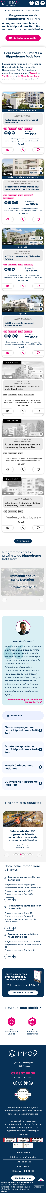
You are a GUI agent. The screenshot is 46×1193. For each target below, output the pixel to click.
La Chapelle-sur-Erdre (29, 76)
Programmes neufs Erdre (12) (18, 913)
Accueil (7, 10)
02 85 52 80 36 (23, 1073)
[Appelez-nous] (23, 150)
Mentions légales (23, 1162)
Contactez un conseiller (23, 38)
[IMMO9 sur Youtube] (26, 1083)
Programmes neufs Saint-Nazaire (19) (22, 941)
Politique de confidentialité (23, 1157)
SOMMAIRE (16, 715)
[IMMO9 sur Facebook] (15, 1083)
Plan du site (23, 1166)
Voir (9, 900)
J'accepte (39, 1187)
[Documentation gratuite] (7, 150)
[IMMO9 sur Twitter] (20, 1083)
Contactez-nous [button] (23, 1178)
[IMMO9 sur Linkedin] (31, 1083)
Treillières (7, 76)
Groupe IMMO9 (23, 1152)
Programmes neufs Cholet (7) (18, 891)
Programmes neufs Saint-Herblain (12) (23, 888)
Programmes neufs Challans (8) (19, 950)
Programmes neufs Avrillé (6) (18, 894)
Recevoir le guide (23, 992)
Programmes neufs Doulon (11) (19, 916)
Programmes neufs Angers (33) (19, 884)
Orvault (33, 73)
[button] (37, 3)
